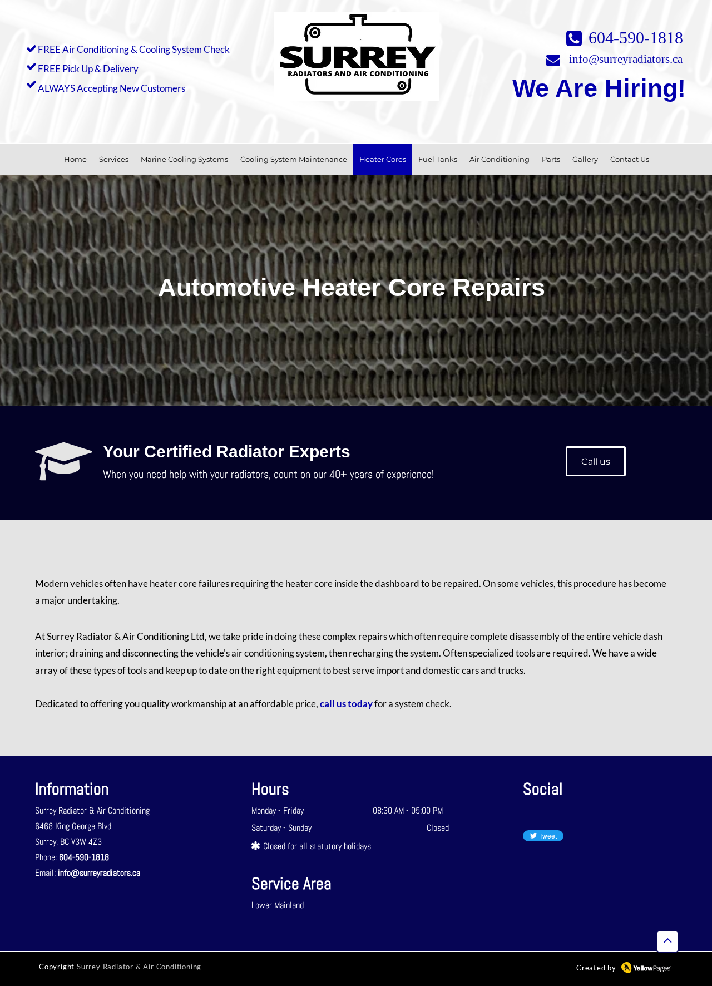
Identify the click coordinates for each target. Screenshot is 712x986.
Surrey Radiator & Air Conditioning (139, 966)
